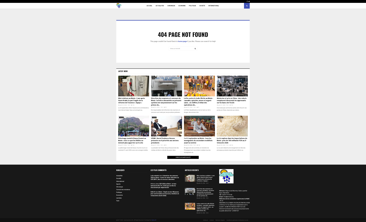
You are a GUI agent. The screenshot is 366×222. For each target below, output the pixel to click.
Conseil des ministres (123, 189)
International (213, 5)
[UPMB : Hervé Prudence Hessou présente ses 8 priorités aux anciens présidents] (166, 126)
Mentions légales (220, 220)
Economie (182, 5)
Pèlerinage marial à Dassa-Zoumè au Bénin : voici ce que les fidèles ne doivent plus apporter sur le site (132, 140)
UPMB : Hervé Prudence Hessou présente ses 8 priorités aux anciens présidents (165, 140)
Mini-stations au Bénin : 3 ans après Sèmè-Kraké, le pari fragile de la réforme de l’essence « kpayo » (131, 100)
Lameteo (119, 198)
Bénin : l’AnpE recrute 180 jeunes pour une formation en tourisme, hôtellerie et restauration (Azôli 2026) (165, 193)
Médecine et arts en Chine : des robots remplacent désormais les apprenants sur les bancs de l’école (232, 100)
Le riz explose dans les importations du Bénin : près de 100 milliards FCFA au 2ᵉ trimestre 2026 (232, 140)
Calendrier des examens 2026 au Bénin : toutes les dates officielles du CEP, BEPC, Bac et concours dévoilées (165, 177)
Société (202, 5)
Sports (118, 184)
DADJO (153, 192)
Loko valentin (155, 175)
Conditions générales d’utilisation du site (237, 220)
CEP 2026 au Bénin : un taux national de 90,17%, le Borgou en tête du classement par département (163, 185)
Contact (212, 220)
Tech (219, 77)
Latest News (123, 71)
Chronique (171, 5)
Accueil (149, 5)
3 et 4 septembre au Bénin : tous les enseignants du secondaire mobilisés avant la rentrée (198, 140)
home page (182, 41)
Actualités (160, 5)
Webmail (205, 220)
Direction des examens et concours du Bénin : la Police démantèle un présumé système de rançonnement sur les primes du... (166, 101)
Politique (192, 5)
